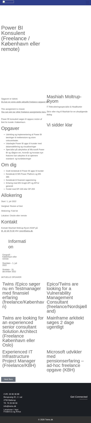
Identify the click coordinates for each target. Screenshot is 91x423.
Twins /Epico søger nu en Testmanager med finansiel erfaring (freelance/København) (23, 295)
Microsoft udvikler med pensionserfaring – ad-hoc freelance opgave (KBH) (65, 360)
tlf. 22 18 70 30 (7, 231)
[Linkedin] (81, 402)
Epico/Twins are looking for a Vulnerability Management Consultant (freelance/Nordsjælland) (67, 298)
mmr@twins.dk (26, 231)
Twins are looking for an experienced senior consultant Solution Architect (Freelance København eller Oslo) (23, 331)
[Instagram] (85, 402)
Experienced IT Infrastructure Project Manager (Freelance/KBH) (19, 358)
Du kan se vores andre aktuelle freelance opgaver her (25, 102)
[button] (87, 3)
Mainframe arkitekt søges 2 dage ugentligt (65, 322)
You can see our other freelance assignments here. (23, 112)
